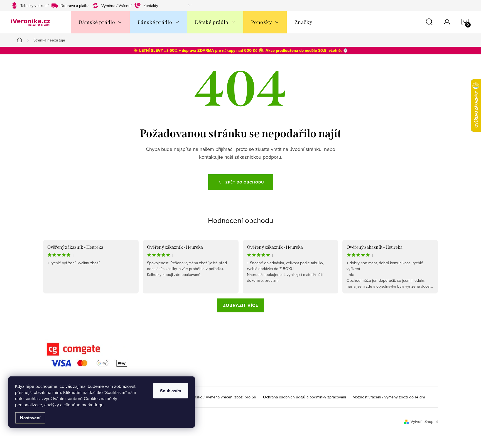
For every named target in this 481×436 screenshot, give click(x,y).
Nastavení (30, 418)
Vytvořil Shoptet (424, 421)
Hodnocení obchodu (240, 220)
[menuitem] (100, 22)
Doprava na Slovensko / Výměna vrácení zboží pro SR (210, 397)
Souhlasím (170, 391)
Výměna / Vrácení (116, 5)
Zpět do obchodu (244, 182)
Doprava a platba (74, 5)
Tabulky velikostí (34, 5)
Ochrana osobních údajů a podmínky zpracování (304, 397)
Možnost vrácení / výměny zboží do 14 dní (389, 397)
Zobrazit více (240, 305)
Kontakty (150, 5)
